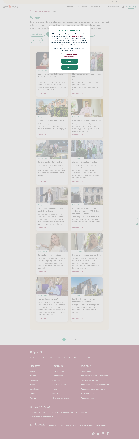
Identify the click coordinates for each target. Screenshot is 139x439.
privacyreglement (71, 54)
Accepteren (69, 61)
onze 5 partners (76, 36)
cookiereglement (68, 56)
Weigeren (69, 67)
